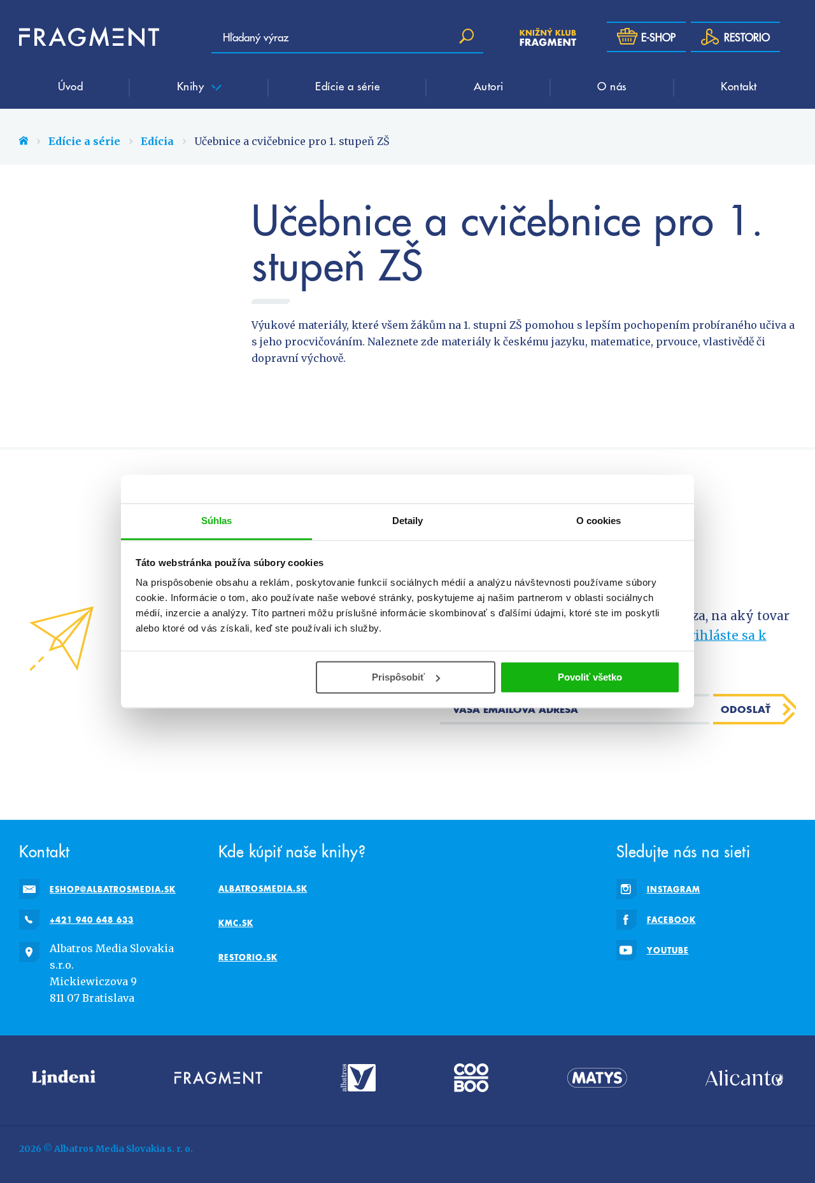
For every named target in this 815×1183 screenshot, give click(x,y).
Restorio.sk (248, 957)
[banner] (89, 36)
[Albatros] (358, 1078)
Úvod (70, 85)
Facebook (671, 919)
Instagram (673, 889)
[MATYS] (597, 1078)
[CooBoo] (471, 1078)
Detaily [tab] (407, 520)
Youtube (668, 950)
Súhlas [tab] (216, 520)
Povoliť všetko (590, 677)
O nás (612, 85)
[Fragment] (218, 1078)
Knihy (192, 85)
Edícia (157, 141)
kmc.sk (235, 923)
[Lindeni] (63, 1078)
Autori (489, 85)
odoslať (746, 709)
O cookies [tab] (598, 520)
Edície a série (347, 85)
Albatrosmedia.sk (263, 888)
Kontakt (739, 85)
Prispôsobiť (398, 677)
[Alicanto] (744, 1078)
